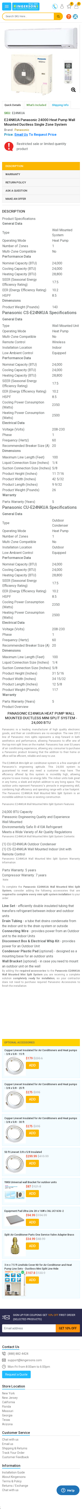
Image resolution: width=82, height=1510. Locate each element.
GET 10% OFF (68, 1328)
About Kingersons (14, 1477)
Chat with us (10, 1439)
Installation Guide (13, 1472)
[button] (68, 16)
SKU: (7, 113)
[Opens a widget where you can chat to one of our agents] (67, 1496)
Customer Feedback (15, 1457)
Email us (7, 1444)
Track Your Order (13, 1452)
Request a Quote (16, 1374)
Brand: (16, 130)
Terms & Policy (12, 1481)
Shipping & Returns (14, 1448)
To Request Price (36, 135)
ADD (32, 1065)
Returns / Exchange (15, 1485)
